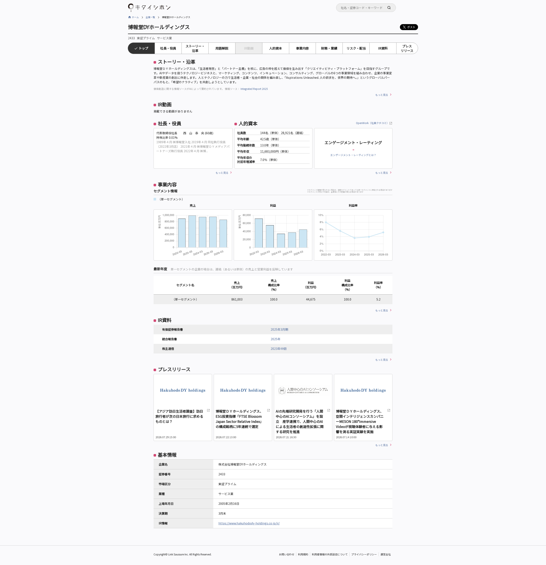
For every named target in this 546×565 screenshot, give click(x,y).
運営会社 (385, 554)
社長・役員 (168, 48)
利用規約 (303, 554)
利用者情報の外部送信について (330, 554)
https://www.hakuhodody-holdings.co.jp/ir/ (249, 523)
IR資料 (383, 48)
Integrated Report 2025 (254, 89)
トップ (143, 48)
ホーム (135, 17)
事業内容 (302, 48)
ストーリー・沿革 (195, 48)
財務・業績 (329, 48)
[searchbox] (367, 7)
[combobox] (366, 7)
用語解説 (221, 48)
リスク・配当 (356, 48)
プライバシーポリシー (364, 554)
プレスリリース (407, 48)
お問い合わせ (286, 554)
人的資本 (275, 48)
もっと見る (381, 94)
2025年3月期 (279, 329)
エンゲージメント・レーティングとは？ (353, 155)
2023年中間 (278, 348)
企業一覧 (150, 17)
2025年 (275, 339)
